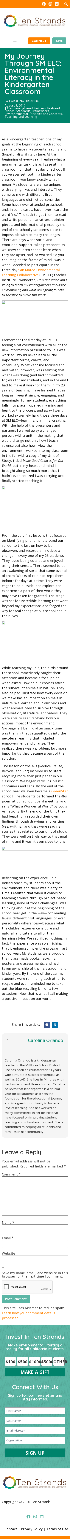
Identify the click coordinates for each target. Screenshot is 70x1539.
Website (8, 1253)
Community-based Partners (26, 108)
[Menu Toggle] (15, 41)
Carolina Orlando (24, 101)
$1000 (34, 1361)
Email (7, 1238)
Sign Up (35, 1453)
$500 (22, 1361)
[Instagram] (50, 4)
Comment (11, 1174)
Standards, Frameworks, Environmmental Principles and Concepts (33, 112)
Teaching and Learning (21, 117)
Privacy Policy (32, 1529)
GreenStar (59, 791)
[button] (66, 4)
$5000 (46, 1361)
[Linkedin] (57, 4)
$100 (10, 1361)
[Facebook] (43, 4)
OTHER (59, 1361)
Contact (10, 1529)
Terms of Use (57, 1529)
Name (8, 1222)
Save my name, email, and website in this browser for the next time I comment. (35, 1274)
